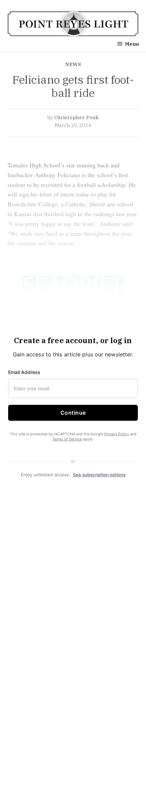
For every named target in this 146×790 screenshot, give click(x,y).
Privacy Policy (116, 434)
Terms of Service (67, 439)
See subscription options (99, 474)
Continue (73, 412)
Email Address (24, 372)
